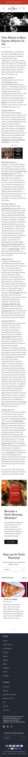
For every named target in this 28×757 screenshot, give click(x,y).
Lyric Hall (9, 452)
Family (5, 656)
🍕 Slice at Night (10, 599)
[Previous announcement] (3, 2)
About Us (6, 687)
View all (24, 578)
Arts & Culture (8, 644)
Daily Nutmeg (11, 751)
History (5, 660)
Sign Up (5, 691)
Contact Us (6, 710)
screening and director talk (10, 304)
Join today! (11, 542)
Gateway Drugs (14, 249)
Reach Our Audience (9, 694)
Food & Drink (7, 648)
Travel (5, 672)
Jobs (4, 702)
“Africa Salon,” (6, 337)
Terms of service (21, 753)
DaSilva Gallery (6, 443)
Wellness (6, 676)
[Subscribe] (23, 569)
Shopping (6, 668)
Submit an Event (8, 698)
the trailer (16, 293)
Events (5, 641)
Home (5, 664)
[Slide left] (10, 629)
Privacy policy (12, 753)
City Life (5, 652)
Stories (5, 636)
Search (5, 706)
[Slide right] (17, 629)
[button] (4, 8)
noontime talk (6, 311)
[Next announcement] (25, 2)
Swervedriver (6, 208)
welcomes (9, 82)
